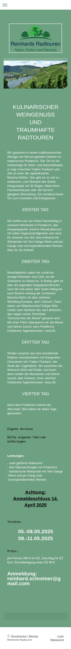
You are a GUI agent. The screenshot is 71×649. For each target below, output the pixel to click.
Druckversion (19, 636)
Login (60, 636)
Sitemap (33, 636)
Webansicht (57, 639)
